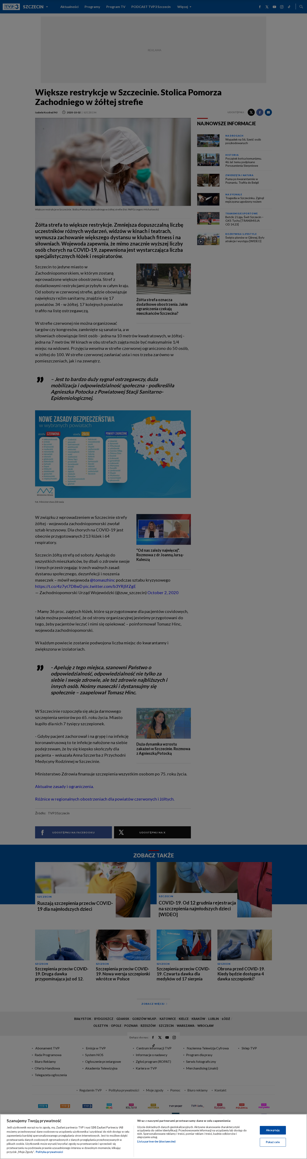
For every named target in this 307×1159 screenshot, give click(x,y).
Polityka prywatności (49, 1152)
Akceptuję (273, 1130)
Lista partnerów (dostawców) (156, 1141)
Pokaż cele (273, 1142)
